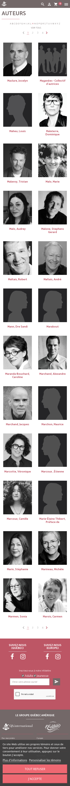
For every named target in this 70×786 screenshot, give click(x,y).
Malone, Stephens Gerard (52, 230)
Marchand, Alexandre (52, 374)
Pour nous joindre (8, 738)
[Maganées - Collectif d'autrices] (52, 59)
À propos (40, 738)
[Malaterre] (52, 110)
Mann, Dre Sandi (18, 326)
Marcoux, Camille (17, 519)
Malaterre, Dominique (52, 133)
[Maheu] (17, 110)
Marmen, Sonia (17, 616)
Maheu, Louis (17, 131)
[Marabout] (52, 305)
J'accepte (35, 779)
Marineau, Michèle (52, 569)
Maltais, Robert (17, 279)
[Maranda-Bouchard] (17, 352)
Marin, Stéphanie (17, 569)
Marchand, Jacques (17, 424)
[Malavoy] (17, 160)
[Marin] (17, 548)
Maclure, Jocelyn (17, 81)
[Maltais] (17, 258)
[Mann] (17, 305)
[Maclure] (17, 59)
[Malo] (52, 160)
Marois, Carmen (52, 616)
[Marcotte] (17, 450)
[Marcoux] (52, 450)
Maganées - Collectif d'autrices (52, 82)
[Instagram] (23, 658)
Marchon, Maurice (52, 424)
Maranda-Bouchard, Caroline (17, 375)
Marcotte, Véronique (17, 471)
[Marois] (52, 595)
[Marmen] (17, 595)
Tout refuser (35, 769)
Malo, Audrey (17, 229)
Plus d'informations (15, 760)
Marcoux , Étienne (52, 471)
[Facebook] (12, 658)
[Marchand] (52, 352)
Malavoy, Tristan (17, 181)
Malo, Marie (53, 181)
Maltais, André (52, 279)
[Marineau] (52, 548)
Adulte (28, 675)
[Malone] (52, 207)
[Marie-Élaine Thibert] (52, 497)
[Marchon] (52, 403)
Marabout (52, 326)
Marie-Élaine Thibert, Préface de (52, 520)
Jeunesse (42, 675)
